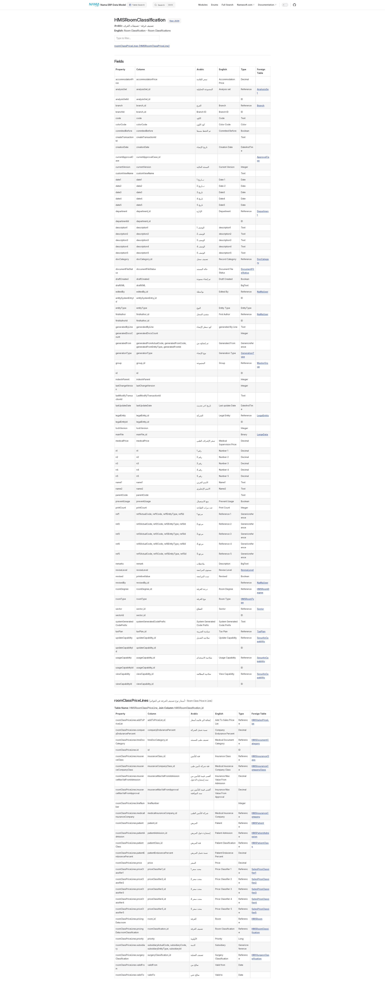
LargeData (262, 434)
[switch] (285, 4)
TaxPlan (261, 631)
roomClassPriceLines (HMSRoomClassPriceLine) (141, 45)
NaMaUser (262, 291)
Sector (260, 609)
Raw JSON (174, 21)
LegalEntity (263, 415)
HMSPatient (258, 823)
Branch (260, 105)
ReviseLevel (247, 570)
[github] (294, 5)
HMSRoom (257, 919)
